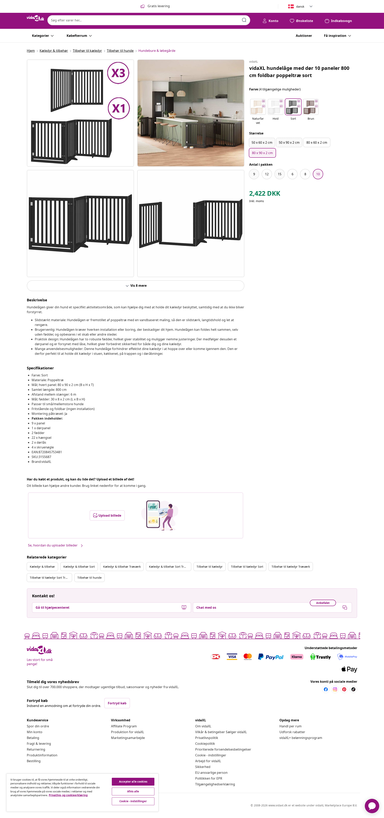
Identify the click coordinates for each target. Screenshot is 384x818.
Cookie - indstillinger (210, 755)
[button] (258, 112)
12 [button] (267, 174)
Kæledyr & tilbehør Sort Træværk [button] (170, 566)
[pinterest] (344, 689)
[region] (82, 793)
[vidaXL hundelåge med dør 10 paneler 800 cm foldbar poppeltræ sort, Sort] (80, 113)
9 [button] (254, 174)
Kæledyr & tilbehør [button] (42, 566)
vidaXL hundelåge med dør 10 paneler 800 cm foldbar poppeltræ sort (299, 71)
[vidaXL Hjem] (35, 18)
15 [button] (279, 174)
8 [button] (305, 174)
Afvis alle (133, 791)
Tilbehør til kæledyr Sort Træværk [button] (51, 577)
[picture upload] (160, 515)
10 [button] (318, 174)
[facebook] (326, 689)
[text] (264, 194)
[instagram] (335, 689)
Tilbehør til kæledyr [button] (210, 566)
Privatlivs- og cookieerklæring (68, 795)
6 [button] (292, 174)
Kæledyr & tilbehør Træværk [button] (122, 566)
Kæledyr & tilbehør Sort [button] (79, 566)
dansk (300, 6)
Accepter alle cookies (133, 781)
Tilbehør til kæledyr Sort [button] (247, 566)
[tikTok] (353, 689)
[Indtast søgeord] (244, 20)
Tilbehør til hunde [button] (89, 577)
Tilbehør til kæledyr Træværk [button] (291, 566)
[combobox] (148, 20)
